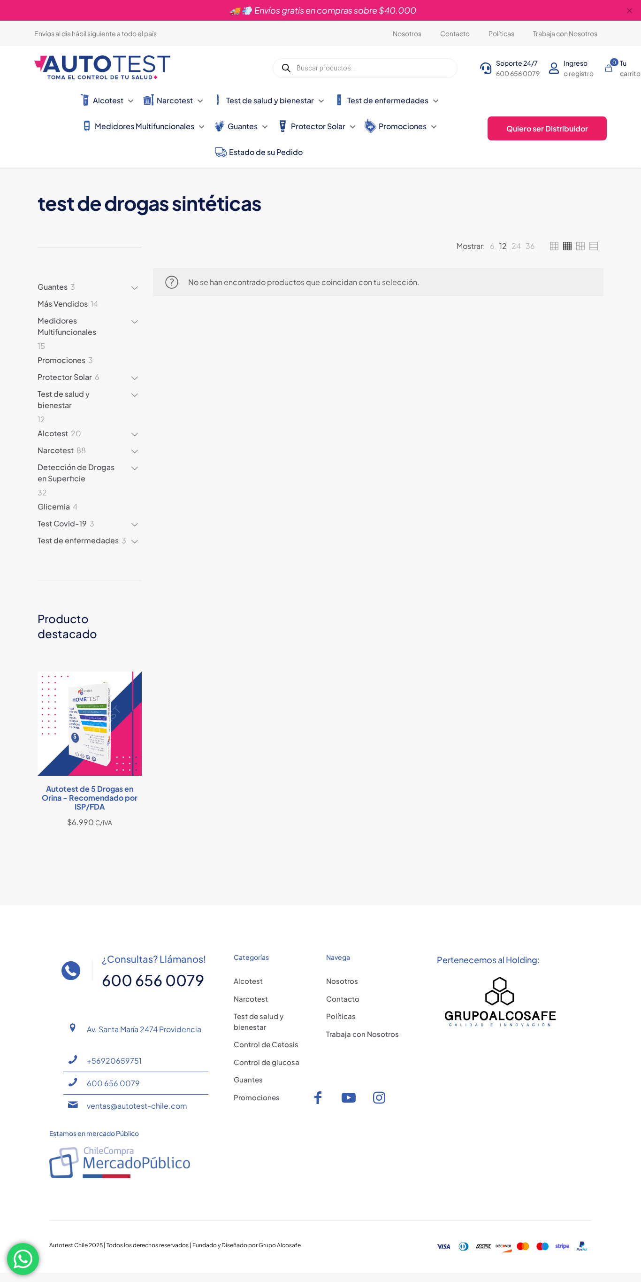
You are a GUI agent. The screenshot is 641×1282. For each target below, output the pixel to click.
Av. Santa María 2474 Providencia (144, 1029)
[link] (492, 246)
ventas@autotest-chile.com (137, 1106)
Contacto (342, 998)
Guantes (248, 1079)
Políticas (341, 1016)
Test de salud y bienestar (258, 1021)
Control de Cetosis (266, 1044)
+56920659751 (114, 1061)
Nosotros (342, 980)
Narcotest (251, 998)
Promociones (257, 1097)
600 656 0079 (113, 1083)
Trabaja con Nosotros (362, 1033)
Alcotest (248, 980)
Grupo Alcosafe (280, 1245)
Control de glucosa (266, 1062)
